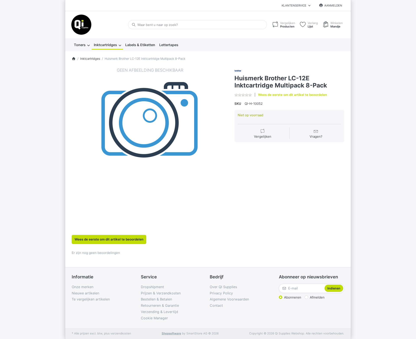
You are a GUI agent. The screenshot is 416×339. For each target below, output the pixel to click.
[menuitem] (82, 45)
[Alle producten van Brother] (237, 70)
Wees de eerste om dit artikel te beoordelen (292, 95)
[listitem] (150, 145)
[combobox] (197, 24)
